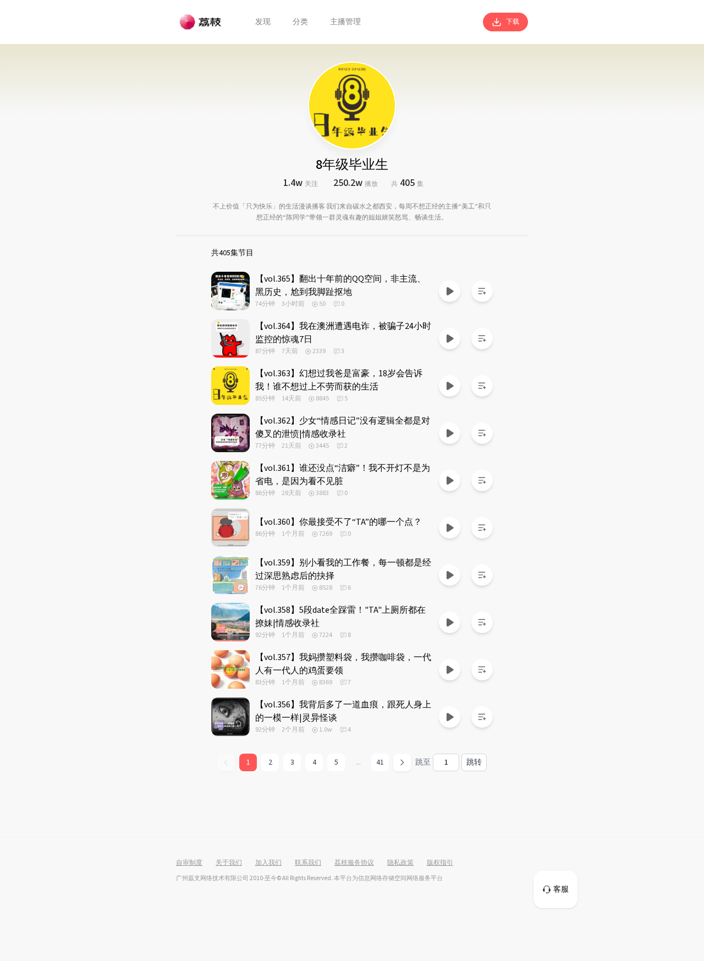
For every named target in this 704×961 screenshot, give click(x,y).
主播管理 (345, 22)
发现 (263, 22)
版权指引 (440, 863)
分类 (300, 22)
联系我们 (308, 863)
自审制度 (189, 863)
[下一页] (402, 762)
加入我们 (268, 863)
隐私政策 (400, 863)
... (358, 762)
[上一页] (226, 762)
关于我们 (229, 863)
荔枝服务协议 (354, 863)
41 (380, 762)
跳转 (474, 762)
